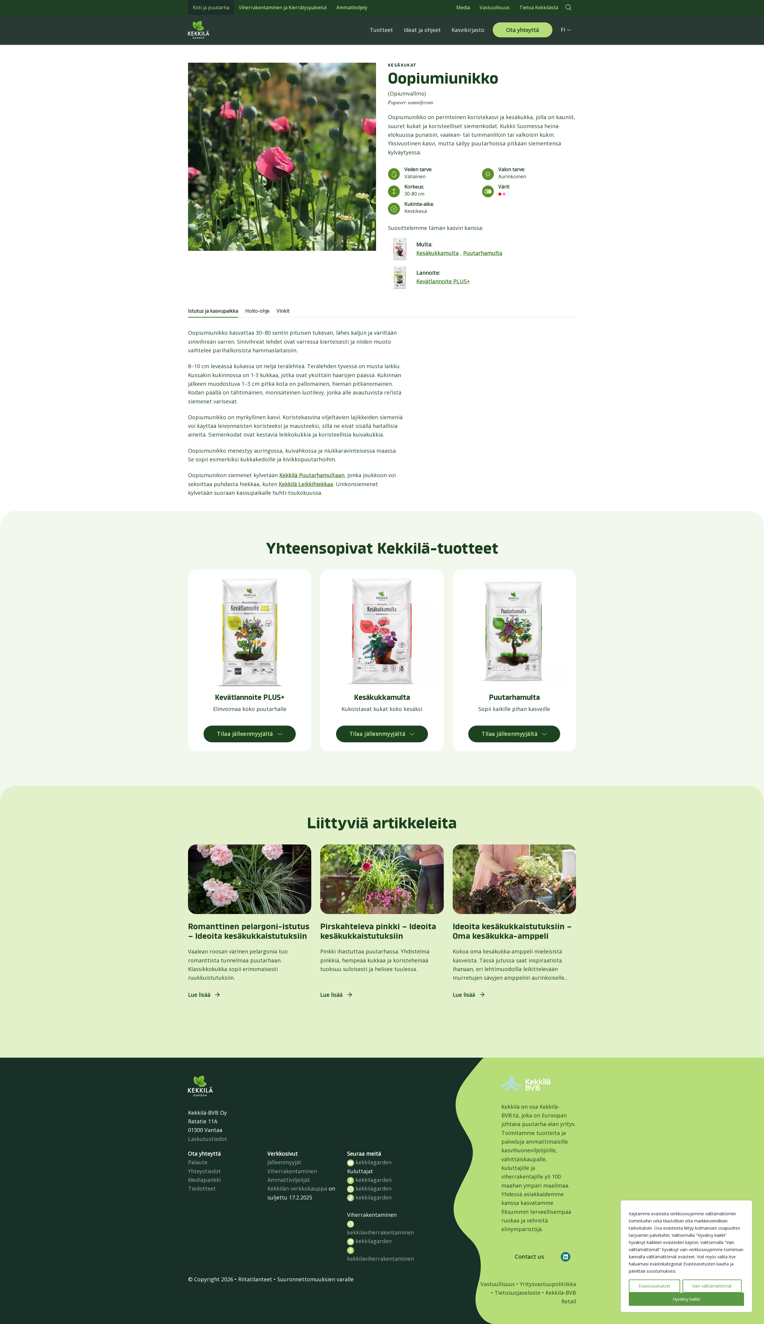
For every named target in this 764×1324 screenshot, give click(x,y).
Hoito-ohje (257, 311)
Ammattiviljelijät (288, 1179)
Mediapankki (204, 1179)
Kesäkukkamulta (437, 252)
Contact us (529, 1256)
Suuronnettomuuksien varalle (315, 1279)
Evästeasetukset (654, 1286)
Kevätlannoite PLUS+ (443, 281)
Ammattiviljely (351, 7)
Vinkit (283, 311)
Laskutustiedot (207, 1138)
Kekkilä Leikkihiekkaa (306, 484)
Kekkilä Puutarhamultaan (311, 475)
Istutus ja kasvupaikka (213, 311)
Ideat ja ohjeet (422, 29)
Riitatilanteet (255, 1279)
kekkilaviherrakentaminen (380, 1232)
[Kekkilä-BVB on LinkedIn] (565, 1257)
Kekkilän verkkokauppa (297, 1188)
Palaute (197, 1162)
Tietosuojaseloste (517, 1292)
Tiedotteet (202, 1188)
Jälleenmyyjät (284, 1162)
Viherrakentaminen (292, 1171)
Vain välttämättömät (712, 1286)
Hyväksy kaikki (686, 1299)
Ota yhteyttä (522, 29)
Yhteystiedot (204, 1171)
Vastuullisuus (495, 7)
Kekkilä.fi (212, 30)
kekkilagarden (373, 1162)
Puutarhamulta (482, 252)
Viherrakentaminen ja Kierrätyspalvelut (283, 7)
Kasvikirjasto (468, 29)
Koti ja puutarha (211, 7)
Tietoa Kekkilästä (538, 7)
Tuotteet (381, 29)
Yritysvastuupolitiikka (548, 1284)
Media (463, 7)
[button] (568, 7)
